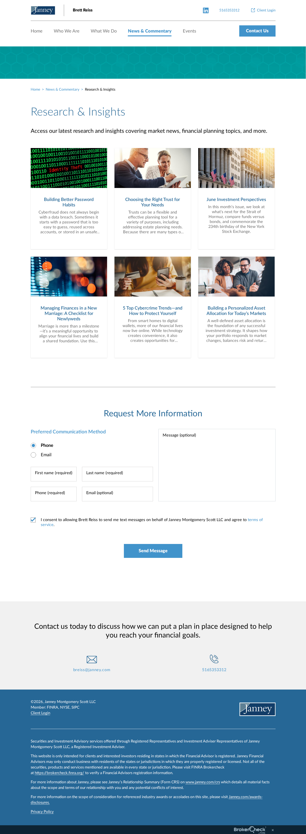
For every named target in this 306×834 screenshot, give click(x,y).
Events (189, 31)
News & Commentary (150, 31)
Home (37, 31)
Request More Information (153, 413)
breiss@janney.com (91, 670)
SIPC (75, 707)
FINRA (52, 707)
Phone (47, 445)
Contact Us (257, 31)
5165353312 (214, 670)
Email (46, 455)
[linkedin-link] (206, 10)
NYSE (65, 707)
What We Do (104, 31)
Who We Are (67, 31)
